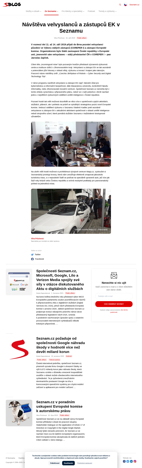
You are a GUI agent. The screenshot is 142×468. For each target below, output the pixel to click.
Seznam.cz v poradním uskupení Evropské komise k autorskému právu (59, 406)
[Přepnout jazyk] (125, 4)
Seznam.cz (134, 5)
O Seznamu (10, 458)
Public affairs (81, 38)
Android (69, 356)
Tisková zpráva (54, 360)
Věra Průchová (37, 239)
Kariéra (21, 458)
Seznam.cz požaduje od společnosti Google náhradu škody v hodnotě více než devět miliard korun (60, 345)
